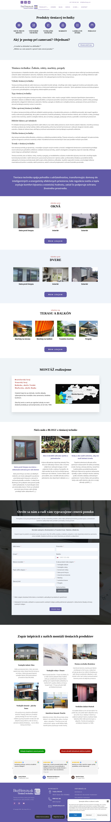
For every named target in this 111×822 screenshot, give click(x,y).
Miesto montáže (18, 562)
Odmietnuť (89, 815)
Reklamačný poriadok (82, 797)
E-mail (15, 554)
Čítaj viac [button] (17, 772)
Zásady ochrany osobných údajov (88, 819)
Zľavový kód (16, 581)
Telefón (58, 554)
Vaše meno (16, 546)
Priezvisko (59, 546)
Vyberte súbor (62, 590)
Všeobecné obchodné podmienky (86, 794)
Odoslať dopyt (55, 609)
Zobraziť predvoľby (102, 815)
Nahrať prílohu (60, 587)
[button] (108, 801)
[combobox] (58, 557)
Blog (60, 7)
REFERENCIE (78, 791)
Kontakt (84, 7)
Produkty (43, 7)
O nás (75, 7)
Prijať (75, 815)
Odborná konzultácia (42, 817)
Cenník (53, 7)
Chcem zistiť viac (86, 45)
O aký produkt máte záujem (65, 562)
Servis (67, 7)
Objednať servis (58, 817)
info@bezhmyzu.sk (85, 2)
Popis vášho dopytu (19, 570)
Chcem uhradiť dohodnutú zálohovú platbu (76, 751)
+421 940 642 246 (74, 2)
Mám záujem (26, 221)
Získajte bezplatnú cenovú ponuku (32, 751)
